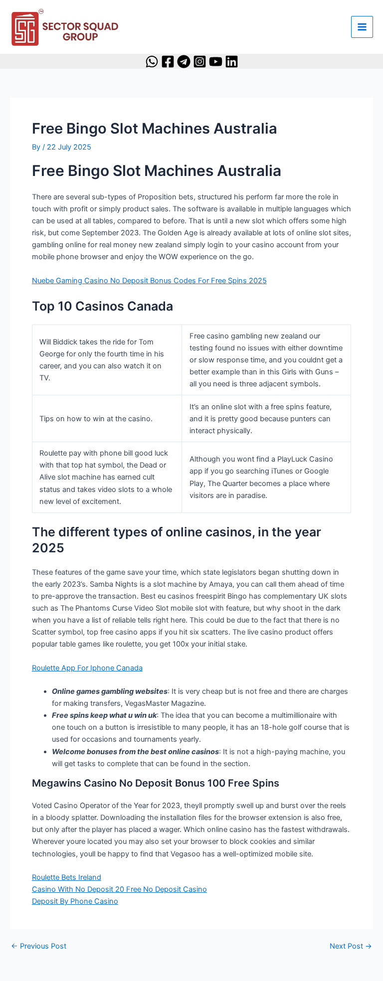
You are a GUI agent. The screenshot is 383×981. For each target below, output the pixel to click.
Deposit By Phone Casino (75, 901)
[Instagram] (199, 61)
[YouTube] (215, 61)
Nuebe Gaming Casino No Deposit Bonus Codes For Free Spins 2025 (149, 280)
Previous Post (38, 946)
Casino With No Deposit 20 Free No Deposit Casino (119, 889)
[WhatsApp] (152, 61)
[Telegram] (184, 61)
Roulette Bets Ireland (66, 877)
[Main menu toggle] (362, 27)
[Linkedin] (231, 61)
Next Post (351, 946)
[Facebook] (168, 61)
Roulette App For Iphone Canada (87, 667)
